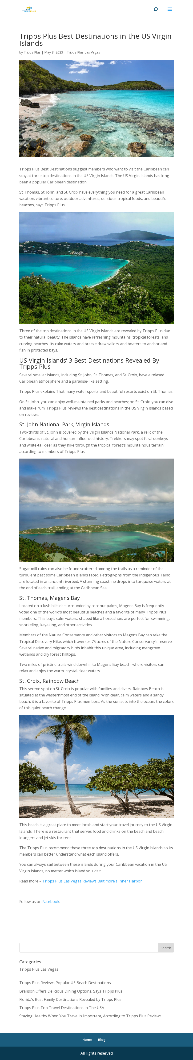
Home (87, 1039)
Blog (101, 1039)
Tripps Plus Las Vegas (83, 52)
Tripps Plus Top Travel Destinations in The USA (61, 1007)
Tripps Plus (32, 52)
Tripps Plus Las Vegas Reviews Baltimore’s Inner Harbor (91, 881)
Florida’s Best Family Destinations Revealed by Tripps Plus (70, 999)
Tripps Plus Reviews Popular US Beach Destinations (65, 982)
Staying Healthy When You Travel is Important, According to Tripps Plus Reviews (90, 1016)
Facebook (50, 901)
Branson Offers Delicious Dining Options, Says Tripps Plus (70, 991)
